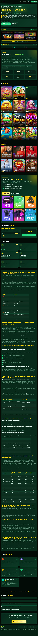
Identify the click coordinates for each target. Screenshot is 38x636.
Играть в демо (6, 193)
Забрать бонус (5, 23)
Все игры (2, 85)
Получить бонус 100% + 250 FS (19, 621)
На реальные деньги (15, 193)
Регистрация (34, 1)
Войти (29, 1)
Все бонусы (14, 23)
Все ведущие (3, 144)
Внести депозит (29, 234)
